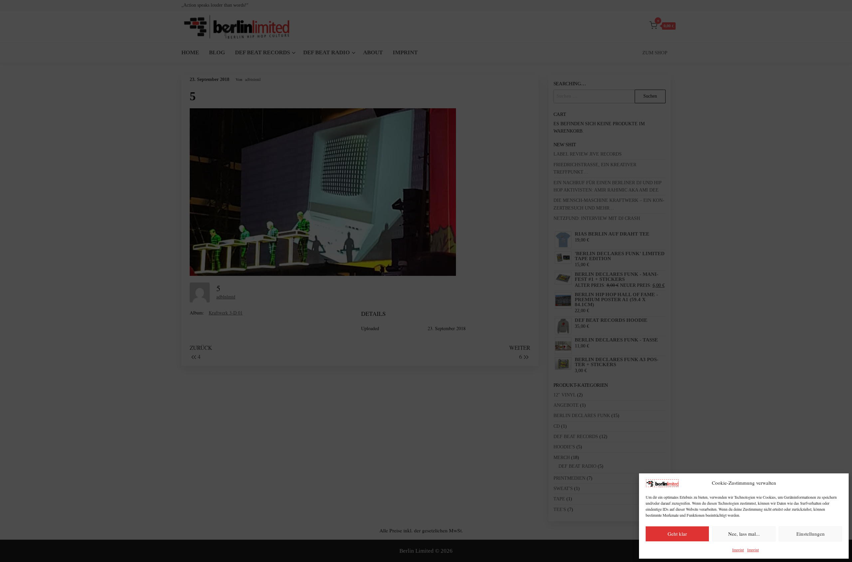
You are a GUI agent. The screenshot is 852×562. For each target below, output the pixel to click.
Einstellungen (810, 533)
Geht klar (677, 533)
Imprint (738, 549)
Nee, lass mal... (744, 533)
